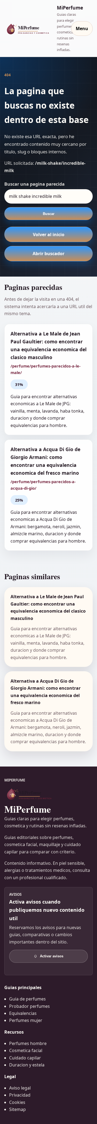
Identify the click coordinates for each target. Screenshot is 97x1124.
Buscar (48, 214)
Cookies (17, 1102)
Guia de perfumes (27, 999)
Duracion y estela (26, 1065)
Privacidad (19, 1095)
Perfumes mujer (25, 1020)
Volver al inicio (48, 235)
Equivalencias (23, 1013)
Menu (82, 28)
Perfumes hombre (28, 1043)
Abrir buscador (48, 254)
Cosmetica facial (25, 1050)
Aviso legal (20, 1088)
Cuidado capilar (25, 1058)
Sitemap (17, 1109)
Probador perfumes (29, 1006)
